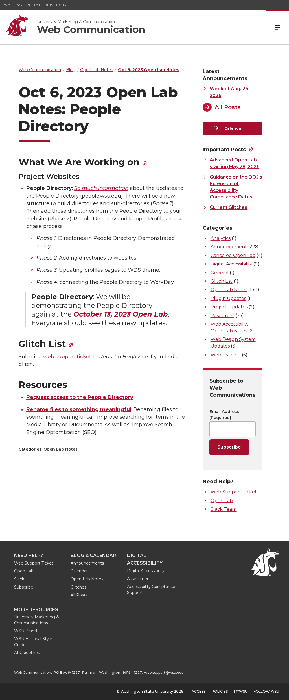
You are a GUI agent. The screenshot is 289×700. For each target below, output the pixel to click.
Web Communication (91, 30)
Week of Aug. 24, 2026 (230, 92)
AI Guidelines (27, 652)
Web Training (226, 354)
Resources (222, 315)
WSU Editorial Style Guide (33, 641)
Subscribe (23, 587)
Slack (19, 578)
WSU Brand (25, 630)
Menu (277, 27)
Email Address (224, 414)
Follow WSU (266, 691)
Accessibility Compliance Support (151, 589)
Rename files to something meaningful (78, 409)
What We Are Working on (79, 162)
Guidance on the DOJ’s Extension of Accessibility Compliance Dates (236, 186)
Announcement (229, 246)
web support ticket (67, 357)
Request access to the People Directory (79, 397)
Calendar (233, 128)
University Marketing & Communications (77, 21)
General (220, 272)
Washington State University (35, 5)
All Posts (228, 107)
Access (198, 691)
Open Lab (222, 500)
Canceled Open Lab (233, 255)
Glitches (78, 587)
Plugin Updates (228, 298)
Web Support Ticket (234, 492)
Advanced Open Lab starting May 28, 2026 (234, 163)
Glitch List (42, 343)
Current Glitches (228, 207)
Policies (220, 691)
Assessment (139, 578)
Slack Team (224, 509)
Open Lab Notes (60, 449)
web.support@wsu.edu (164, 672)
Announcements (87, 563)
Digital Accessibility (231, 264)
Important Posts (224, 149)
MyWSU (241, 691)
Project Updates (229, 307)
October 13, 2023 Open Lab (120, 314)
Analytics (221, 238)
